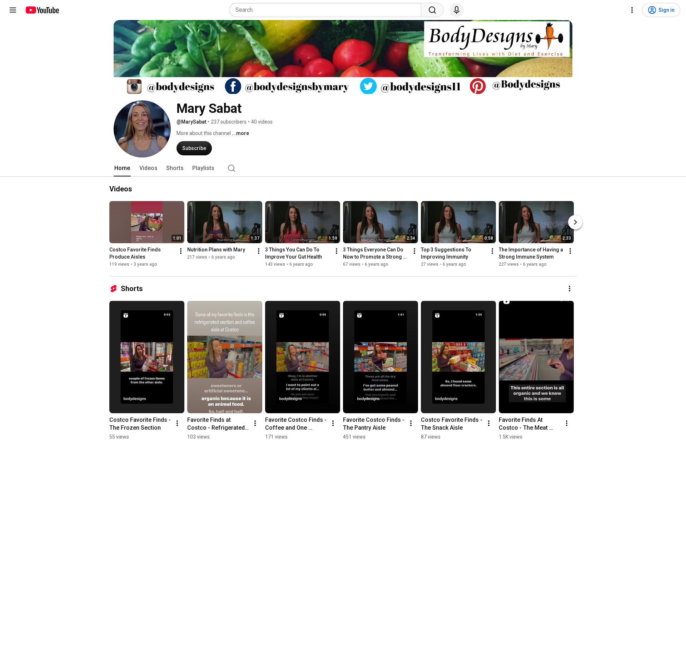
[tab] (122, 168)
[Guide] (13, 10)
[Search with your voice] (456, 10)
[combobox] (327, 10)
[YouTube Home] (42, 10)
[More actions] (181, 251)
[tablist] (343, 168)
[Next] (575, 222)
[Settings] (632, 10)
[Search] (432, 10)
